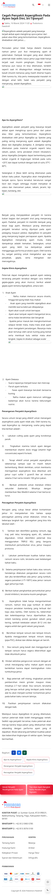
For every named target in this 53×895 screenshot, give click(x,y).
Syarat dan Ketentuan (12, 857)
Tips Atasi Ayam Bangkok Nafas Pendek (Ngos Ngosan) (39, 789)
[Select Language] (41, 4)
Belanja (31, 843)
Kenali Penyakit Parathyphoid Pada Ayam (12, 788)
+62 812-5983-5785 (24, 823)
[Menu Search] (33, 4)
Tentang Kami (8, 843)
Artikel (31, 848)
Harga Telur (33, 852)
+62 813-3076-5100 (24, 828)
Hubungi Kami (8, 848)
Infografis (33, 857)
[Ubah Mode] (48, 890)
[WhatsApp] (48, 882)
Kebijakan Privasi (10, 852)
